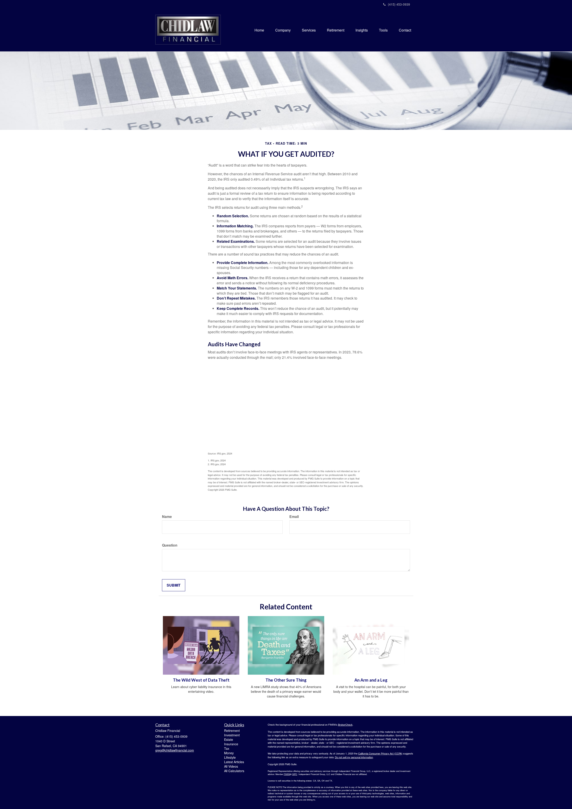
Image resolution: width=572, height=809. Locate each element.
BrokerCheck (345, 724)
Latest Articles (234, 762)
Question (169, 545)
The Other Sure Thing (286, 680)
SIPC (294, 774)
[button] (283, 30)
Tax (226, 748)
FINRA (287, 774)
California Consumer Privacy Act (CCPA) (380, 753)
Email (294, 516)
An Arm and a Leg (370, 680)
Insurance (231, 744)
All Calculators (234, 771)
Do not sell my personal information (354, 757)
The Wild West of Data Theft (201, 680)
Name (167, 516)
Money (229, 753)
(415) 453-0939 (399, 4)
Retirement (232, 730)
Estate (228, 739)
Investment (232, 735)
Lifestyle (230, 757)
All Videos (231, 766)
